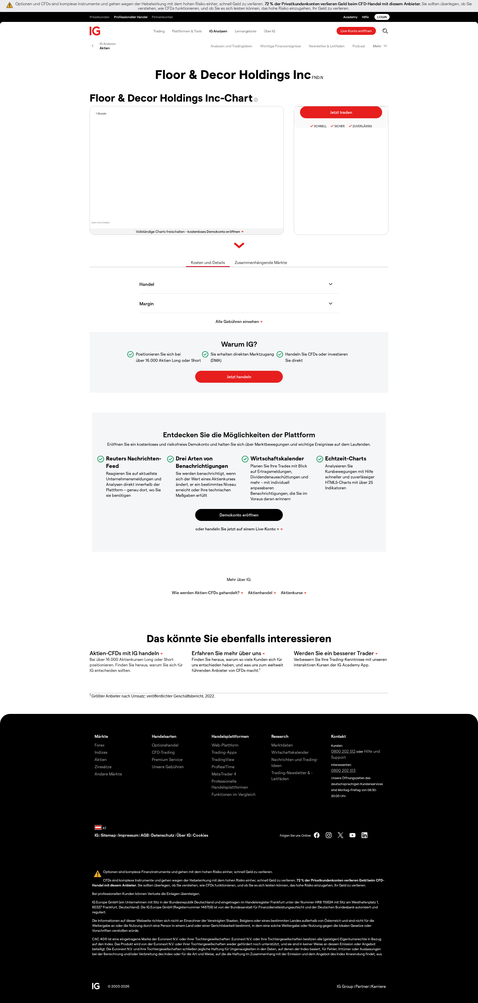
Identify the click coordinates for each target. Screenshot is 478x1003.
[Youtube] (353, 835)
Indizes (101, 752)
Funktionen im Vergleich (233, 794)
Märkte (101, 736)
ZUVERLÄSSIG (362, 126)
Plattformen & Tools (187, 31)
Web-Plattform (225, 745)
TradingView (223, 759)
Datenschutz (162, 835)
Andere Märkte (108, 773)
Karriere (378, 986)
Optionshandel (165, 745)
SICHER (339, 126)
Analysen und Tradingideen (231, 46)
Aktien (101, 759)
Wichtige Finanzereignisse (280, 46)
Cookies (200, 835)
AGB (145, 835)
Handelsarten (164, 736)
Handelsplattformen (230, 736)
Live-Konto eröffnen (356, 31)
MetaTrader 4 (224, 773)
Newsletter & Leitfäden (327, 46)
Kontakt (338, 736)
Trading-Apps (224, 752)
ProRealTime (223, 766)
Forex (100, 745)
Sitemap (108, 835)
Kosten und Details (208, 262)
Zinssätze (103, 766)
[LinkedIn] (364, 835)
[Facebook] (317, 835)
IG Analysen (218, 31)
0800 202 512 (343, 751)
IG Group (345, 986)
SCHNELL (320, 126)
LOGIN (382, 17)
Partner (362, 986)
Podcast (359, 46)
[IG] (95, 31)
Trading (159, 31)
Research (280, 736)
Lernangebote (245, 31)
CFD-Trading (163, 752)
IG (97, 835)
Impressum (128, 835)
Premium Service (167, 759)
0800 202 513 (343, 770)
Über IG (269, 31)
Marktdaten (282, 745)
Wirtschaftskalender (290, 752)
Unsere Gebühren (168, 766)
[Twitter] (341, 835)
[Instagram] (329, 835)
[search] (385, 31)
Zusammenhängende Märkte (261, 262)
